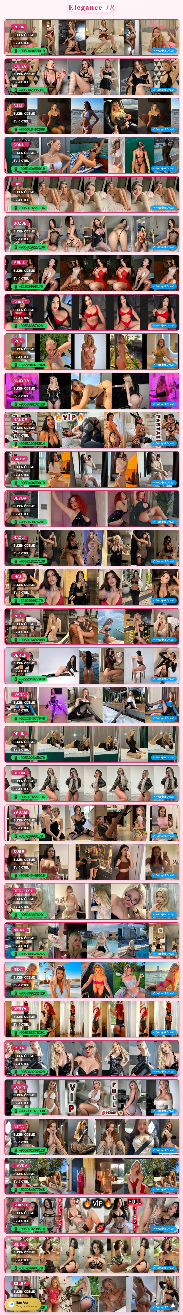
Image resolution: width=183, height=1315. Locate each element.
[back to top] (173, 1305)
